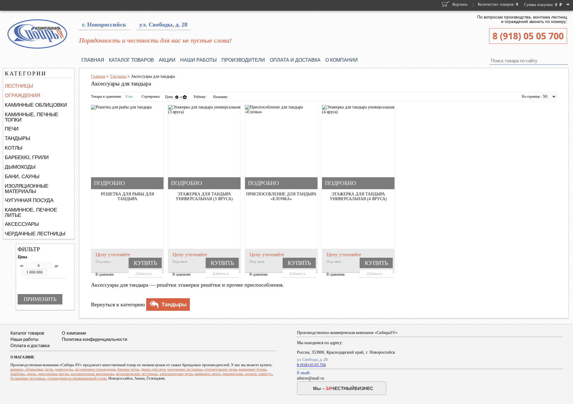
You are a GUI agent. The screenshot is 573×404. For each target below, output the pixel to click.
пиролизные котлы (53, 374)
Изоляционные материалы (26, 188)
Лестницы (19, 86)
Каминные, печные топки (31, 117)
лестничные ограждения (95, 369)
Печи (12, 129)
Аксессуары (22, 224)
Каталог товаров (131, 60)
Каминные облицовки (36, 105)
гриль (31, 374)
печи (49, 369)
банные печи (128, 369)
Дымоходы (20, 167)
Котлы (13, 148)
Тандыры (17, 138)
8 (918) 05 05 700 (528, 36)
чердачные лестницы (184, 369)
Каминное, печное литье (31, 212)
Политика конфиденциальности (94, 339)
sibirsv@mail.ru (310, 378)
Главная (92, 60)
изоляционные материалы (92, 374)
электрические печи (176, 374)
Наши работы (198, 60)
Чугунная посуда (29, 200)
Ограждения (22, 95)
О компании (341, 60)
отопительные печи (220, 369)
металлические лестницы (137, 374)
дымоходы (64, 369)
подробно (109, 183)
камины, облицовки (26, 369)
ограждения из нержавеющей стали (77, 378)
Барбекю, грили (27, 157)
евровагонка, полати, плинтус (247, 374)
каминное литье (208, 374)
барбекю (17, 374)
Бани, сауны (22, 176)
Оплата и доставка (295, 60)
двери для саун (153, 369)
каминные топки (252, 369)
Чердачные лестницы (35, 234)
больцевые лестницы (27, 378)
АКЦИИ (167, 60)
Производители (243, 60)
